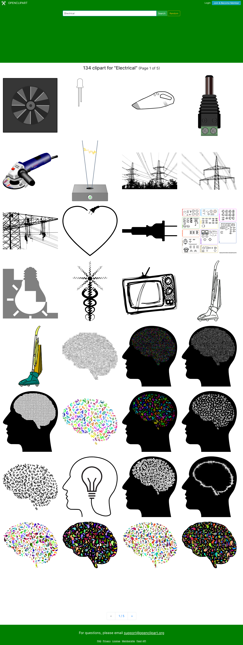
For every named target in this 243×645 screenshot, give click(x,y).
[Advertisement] (121, 39)
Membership (128, 641)
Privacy (107, 641)
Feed (139, 641)
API (144, 641)
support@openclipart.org (144, 633)
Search (161, 13)
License (116, 641)
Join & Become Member (226, 3)
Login (208, 2)
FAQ (99, 641)
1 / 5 (121, 616)
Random (174, 13)
